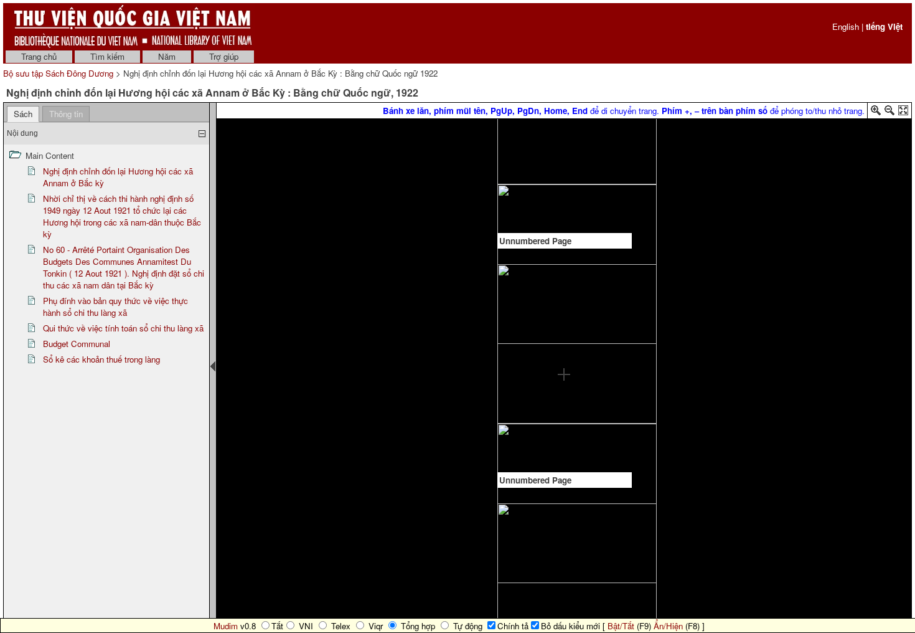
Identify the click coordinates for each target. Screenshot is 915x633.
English (845, 26)
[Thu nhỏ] (889, 112)
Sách (23, 114)
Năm (167, 56)
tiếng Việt (884, 26)
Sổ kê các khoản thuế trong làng (101, 359)
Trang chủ (39, 56)
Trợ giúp (223, 56)
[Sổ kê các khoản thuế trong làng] (563, 122)
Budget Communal (76, 344)
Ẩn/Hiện (668, 626)
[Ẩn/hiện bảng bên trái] (212, 366)
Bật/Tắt (621, 626)
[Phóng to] (875, 112)
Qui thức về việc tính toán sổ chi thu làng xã (123, 328)
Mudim (226, 626)
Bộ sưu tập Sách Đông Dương (59, 73)
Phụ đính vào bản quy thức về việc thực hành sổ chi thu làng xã (115, 306)
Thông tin (66, 114)
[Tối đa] (903, 112)
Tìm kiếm (107, 56)
